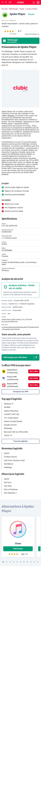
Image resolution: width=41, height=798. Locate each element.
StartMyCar (8, 464)
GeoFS (6, 453)
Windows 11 (8, 404)
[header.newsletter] (10, 2)
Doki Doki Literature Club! (14, 460)
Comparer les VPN (20, 391)
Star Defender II (10, 493)
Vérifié (32, 14)
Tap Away (8, 486)
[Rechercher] (6, 2)
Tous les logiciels (20, 441)
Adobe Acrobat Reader (13, 421)
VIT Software (7, 250)
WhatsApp (8, 428)
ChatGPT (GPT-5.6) (11, 414)
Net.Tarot (7, 482)
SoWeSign (8, 467)
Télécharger (13, 9)
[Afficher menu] (3, 2)
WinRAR (7, 407)
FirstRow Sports (10, 457)
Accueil (4, 9)
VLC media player (11, 418)
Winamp (11, 115)
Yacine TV (8, 435)
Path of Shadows (11, 489)
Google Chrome (10, 425)
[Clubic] (20, 2)
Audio (22, 9)
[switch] (34, 2)
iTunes (18, 543)
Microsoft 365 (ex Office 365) (16, 432)
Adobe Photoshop (11, 411)
